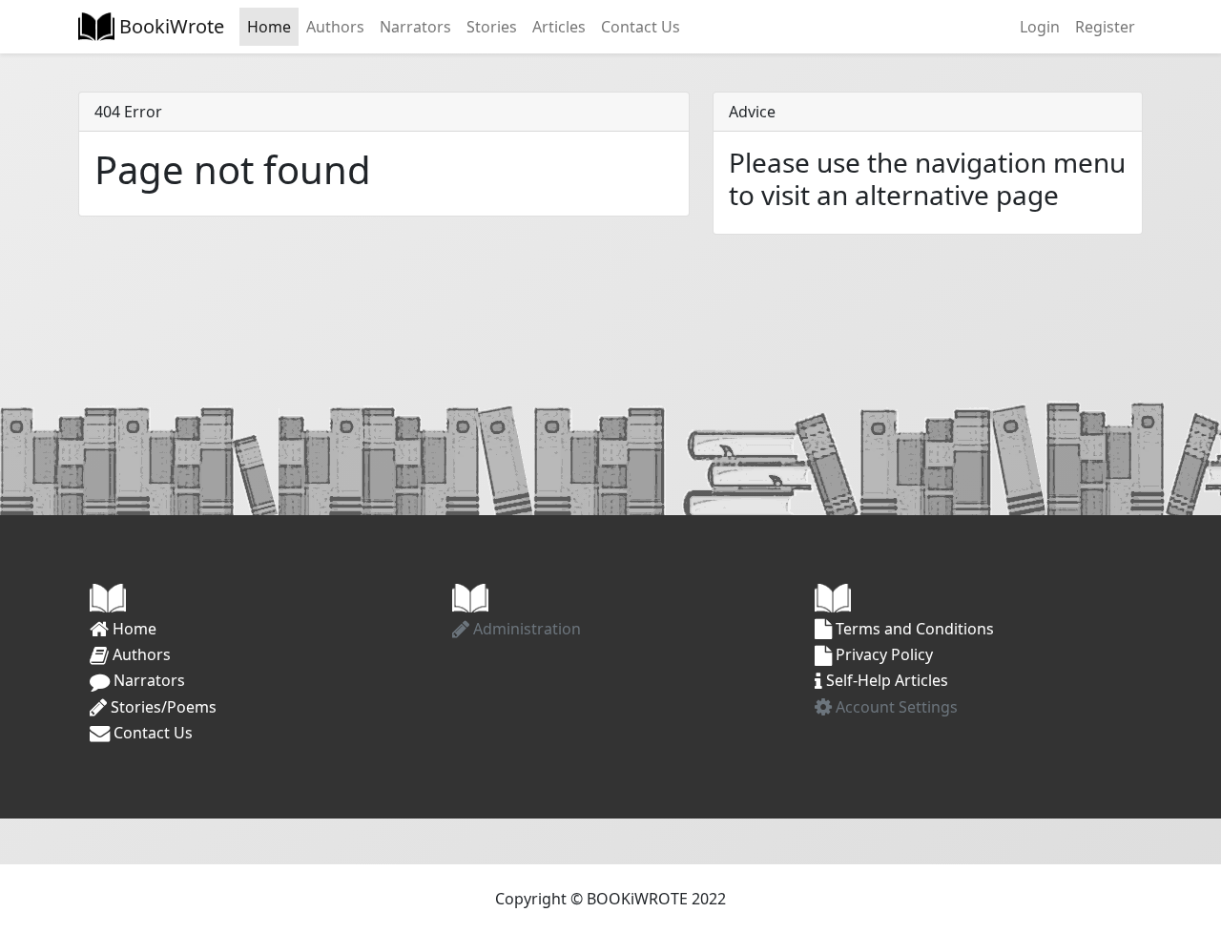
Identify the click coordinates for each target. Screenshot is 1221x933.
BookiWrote (169, 26)
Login (1040, 26)
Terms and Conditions (913, 628)
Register (1105, 26)
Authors (335, 26)
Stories (491, 26)
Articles (559, 26)
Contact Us (640, 26)
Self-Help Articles (885, 680)
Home (269, 26)
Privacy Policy (882, 654)
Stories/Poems (162, 706)
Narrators (415, 26)
